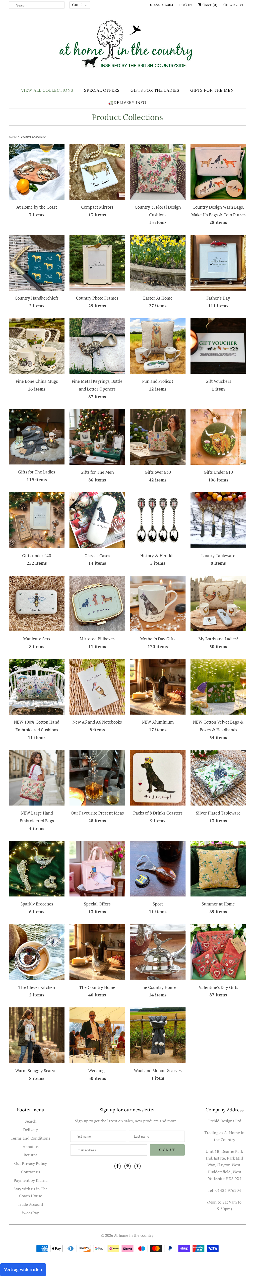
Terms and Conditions (30, 1138)
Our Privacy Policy (30, 1163)
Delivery (30, 1129)
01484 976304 (161, 5)
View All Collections (47, 90)
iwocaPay (30, 1213)
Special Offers (102, 90)
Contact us (30, 1172)
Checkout (233, 5)
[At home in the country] (127, 48)
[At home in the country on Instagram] (137, 1166)
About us (31, 1146)
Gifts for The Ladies (154, 90)
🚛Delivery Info (127, 102)
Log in (185, 5)
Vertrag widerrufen (23, 1269)
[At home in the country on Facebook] (117, 1166)
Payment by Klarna (31, 1180)
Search (30, 1121)
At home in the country (134, 1235)
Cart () (209, 5)
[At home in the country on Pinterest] (127, 1166)
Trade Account (30, 1204)
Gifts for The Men (212, 90)
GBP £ (77, 5)
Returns (31, 1155)
